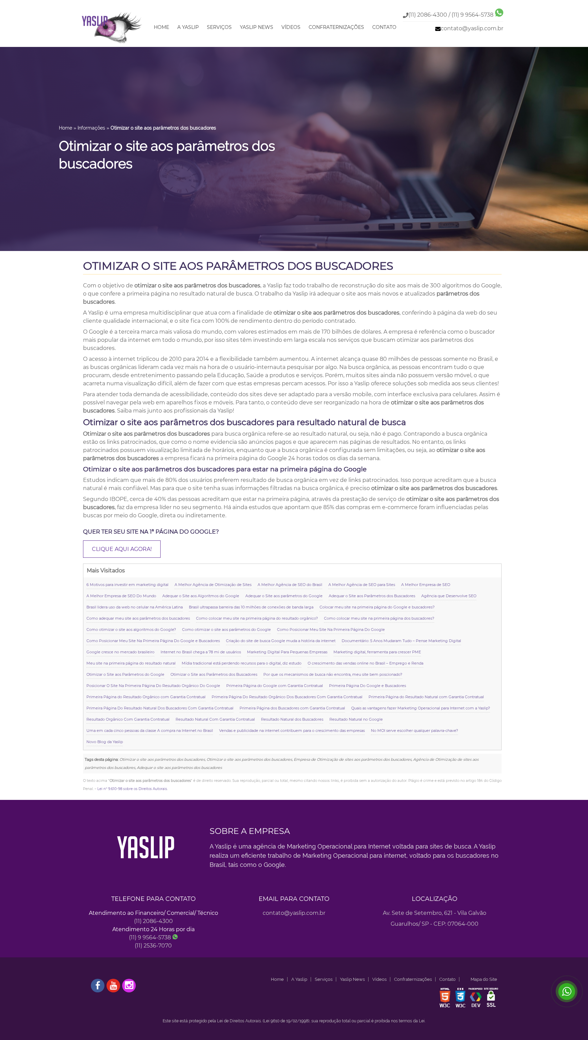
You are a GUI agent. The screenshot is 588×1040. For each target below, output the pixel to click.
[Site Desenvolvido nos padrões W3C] (445, 1007)
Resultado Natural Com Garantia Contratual (215, 719)
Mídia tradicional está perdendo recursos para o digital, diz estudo (241, 663)
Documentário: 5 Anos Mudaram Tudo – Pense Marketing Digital (401, 640)
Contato (384, 27)
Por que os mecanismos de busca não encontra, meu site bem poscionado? (332, 674)
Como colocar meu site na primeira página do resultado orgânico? (257, 618)
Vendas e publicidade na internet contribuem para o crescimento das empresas (292, 730)
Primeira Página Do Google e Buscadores (367, 685)
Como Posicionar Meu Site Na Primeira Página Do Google (331, 629)
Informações (91, 128)
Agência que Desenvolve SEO (448, 595)
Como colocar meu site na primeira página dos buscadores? (379, 618)
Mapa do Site (484, 979)
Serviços (219, 27)
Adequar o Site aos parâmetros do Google (284, 595)
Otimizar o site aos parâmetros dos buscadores (238, 265)
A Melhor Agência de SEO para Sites (361, 584)
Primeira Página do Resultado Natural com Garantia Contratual (426, 696)
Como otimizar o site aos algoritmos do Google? (131, 629)
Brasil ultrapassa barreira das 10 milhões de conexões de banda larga (251, 607)
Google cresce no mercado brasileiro (120, 652)
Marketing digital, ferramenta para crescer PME (377, 652)
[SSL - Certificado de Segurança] (491, 1007)
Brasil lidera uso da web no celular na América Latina (134, 607)
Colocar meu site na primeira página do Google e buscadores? (377, 607)
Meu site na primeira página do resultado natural (131, 663)
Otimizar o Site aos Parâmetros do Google (125, 674)
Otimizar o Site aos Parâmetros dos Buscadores (213, 674)
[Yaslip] (112, 44)
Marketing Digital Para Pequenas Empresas (287, 652)
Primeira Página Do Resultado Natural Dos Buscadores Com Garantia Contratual (159, 708)
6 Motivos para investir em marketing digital (127, 584)
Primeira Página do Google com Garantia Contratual (274, 685)
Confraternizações (336, 27)
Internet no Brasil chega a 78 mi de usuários (201, 652)
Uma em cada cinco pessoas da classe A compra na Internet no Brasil (149, 730)
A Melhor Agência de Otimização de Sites (213, 584)
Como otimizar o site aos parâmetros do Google (226, 629)
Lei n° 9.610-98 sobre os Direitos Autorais (132, 789)
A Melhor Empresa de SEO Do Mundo (121, 595)
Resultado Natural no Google (356, 719)
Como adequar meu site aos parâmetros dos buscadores (138, 618)
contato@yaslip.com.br (472, 28)
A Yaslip (188, 27)
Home (161, 27)
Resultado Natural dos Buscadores (292, 719)
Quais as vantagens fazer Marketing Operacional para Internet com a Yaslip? (420, 708)
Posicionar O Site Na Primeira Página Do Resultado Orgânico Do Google (153, 685)
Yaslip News (256, 27)
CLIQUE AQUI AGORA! (122, 549)
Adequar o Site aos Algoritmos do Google (200, 595)
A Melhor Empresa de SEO (425, 584)
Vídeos (290, 27)
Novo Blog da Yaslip (104, 741)
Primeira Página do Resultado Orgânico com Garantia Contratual (146, 696)
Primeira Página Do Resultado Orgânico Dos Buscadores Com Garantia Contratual (287, 696)
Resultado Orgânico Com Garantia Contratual (127, 719)
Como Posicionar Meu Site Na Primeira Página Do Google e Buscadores (153, 640)
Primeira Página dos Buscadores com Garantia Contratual (292, 708)
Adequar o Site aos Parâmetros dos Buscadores (372, 595)
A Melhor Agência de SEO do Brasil (290, 584)
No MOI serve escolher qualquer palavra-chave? (414, 730)
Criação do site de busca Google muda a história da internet (281, 640)
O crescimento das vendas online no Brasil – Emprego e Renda (365, 663)
